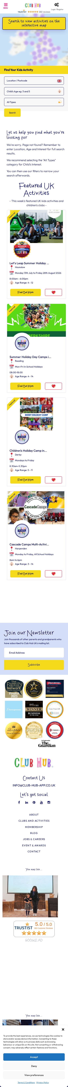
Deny (34, 1066)
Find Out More (26, 292)
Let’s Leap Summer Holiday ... (29, 263)
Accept (34, 1057)
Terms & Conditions (26, 1082)
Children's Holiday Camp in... (28, 450)
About (34, 814)
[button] (63, 1029)
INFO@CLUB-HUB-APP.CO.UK (34, 785)
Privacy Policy (42, 1082)
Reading (19, 360)
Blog (34, 833)
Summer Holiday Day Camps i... (30, 357)
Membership (34, 827)
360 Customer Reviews (43, 928)
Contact (34, 851)
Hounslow (20, 267)
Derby (18, 454)
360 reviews (44, 12)
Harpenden (21, 548)
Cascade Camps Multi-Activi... (29, 544)
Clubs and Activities (34, 820)
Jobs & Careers (34, 839)
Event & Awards (34, 845)
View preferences (34, 1075)
